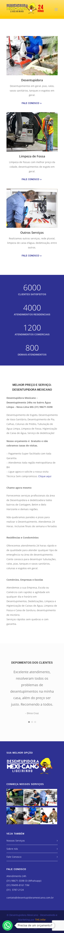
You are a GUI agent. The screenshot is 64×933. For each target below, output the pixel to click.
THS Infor (40, 919)
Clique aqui (44, 476)
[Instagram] (35, 927)
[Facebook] (28, 927)
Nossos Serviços (15, 840)
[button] (7, 925)
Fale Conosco (30, 103)
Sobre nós (12, 848)
